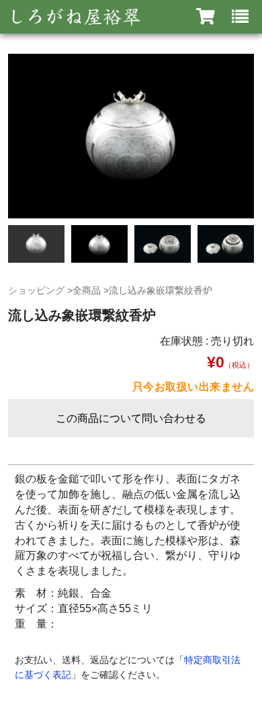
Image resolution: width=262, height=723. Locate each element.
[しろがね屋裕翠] (74, 17)
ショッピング (36, 290)
